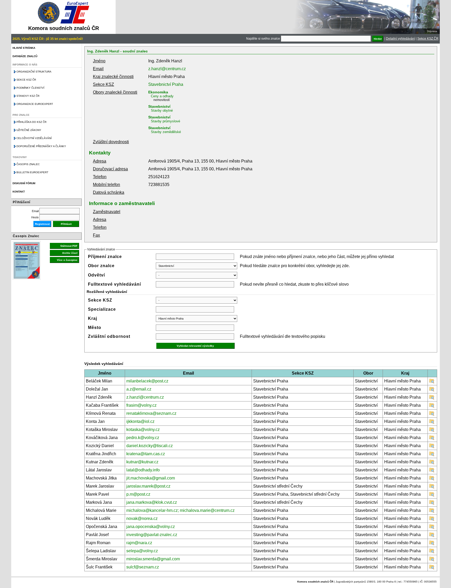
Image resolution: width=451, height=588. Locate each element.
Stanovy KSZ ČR (27, 95)
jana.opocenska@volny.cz (150, 526)
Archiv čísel (70, 252)
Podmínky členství (30, 87)
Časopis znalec (28, 164)
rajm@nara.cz (139, 543)
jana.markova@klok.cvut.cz (151, 502)
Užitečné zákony (28, 130)
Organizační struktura (33, 71)
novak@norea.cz (142, 518)
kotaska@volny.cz (143, 429)
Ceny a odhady (162, 96)
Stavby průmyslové (165, 121)
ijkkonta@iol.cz (140, 421)
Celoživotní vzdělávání (34, 138)
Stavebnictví (159, 106)
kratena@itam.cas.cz (145, 454)
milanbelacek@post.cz (147, 381)
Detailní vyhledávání (400, 38)
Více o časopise (67, 260)
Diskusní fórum (24, 183)
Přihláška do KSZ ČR (31, 122)
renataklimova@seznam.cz (151, 413)
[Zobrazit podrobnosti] (431, 382)
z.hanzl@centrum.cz (167, 69)
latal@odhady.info (143, 470)
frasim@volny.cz (141, 405)
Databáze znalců (25, 56)
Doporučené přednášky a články (41, 146)
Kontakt (19, 191)
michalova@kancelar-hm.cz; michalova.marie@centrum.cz (180, 510)
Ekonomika (158, 92)
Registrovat (42, 224)
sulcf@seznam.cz (142, 567)
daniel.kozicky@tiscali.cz (149, 445)
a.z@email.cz (138, 389)
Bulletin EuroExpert (32, 172)
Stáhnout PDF (69, 245)
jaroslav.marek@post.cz (148, 486)
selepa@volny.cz (142, 551)
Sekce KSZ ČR (427, 38)
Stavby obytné (162, 110)
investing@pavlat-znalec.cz (151, 534)
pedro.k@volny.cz (142, 437)
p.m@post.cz (138, 494)
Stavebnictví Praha (165, 84)
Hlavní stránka (24, 47)
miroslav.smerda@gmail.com (153, 559)
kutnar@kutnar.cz (142, 462)
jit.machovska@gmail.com (150, 478)
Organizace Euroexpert (34, 104)
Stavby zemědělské (166, 132)
